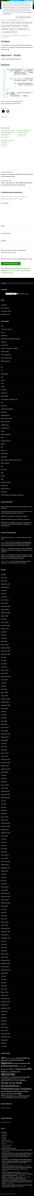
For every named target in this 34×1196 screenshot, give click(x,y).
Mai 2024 (3, 619)
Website (3, 241)
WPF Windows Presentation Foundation (12, 495)
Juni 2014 (3, 909)
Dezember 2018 (5, 759)
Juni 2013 (3, 944)
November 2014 (5, 896)
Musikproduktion (6, 434)
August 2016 (4, 836)
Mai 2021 (3, 686)
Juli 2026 (3, 574)
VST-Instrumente (5, 482)
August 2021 (4, 679)
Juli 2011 (3, 1014)
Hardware (4, 390)
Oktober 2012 (5, 966)
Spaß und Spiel (5, 463)
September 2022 (5, 654)
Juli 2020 (3, 711)
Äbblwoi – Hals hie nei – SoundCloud (12, 1177)
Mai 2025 (3, 593)
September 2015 (5, 868)
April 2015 (4, 883)
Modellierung (5, 425)
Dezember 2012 (5, 960)
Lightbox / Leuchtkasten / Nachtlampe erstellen (14, 516)
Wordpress (4, 492)
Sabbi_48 (3, 555)
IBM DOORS (4, 396)
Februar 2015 (5, 887)
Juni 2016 (3, 842)
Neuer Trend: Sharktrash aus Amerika (12, 1166)
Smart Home (4, 453)
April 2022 (4, 663)
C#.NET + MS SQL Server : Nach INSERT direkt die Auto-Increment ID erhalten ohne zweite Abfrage (17, 183)
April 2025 (4, 597)
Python (3, 444)
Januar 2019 (4, 756)
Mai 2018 (3, 778)
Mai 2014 (3, 912)
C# (2, 367)
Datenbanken (4, 374)
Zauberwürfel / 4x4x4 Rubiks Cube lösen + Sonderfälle (17, 1150)
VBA (2, 479)
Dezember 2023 (5, 625)
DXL (2, 377)
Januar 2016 (4, 858)
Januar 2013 (4, 957)
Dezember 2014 (5, 893)
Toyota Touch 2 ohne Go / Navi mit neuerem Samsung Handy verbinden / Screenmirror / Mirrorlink (17, 1168)
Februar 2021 (5, 692)
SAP (2, 447)
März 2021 (4, 689)
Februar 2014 (5, 922)
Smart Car (4, 450)
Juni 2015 (3, 877)
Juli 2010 (3, 1043)
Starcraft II (4, 469)
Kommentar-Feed (6, 311)
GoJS (2, 383)
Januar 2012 (4, 995)
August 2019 (4, 740)
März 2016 (4, 852)
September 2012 (5, 970)
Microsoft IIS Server (6, 418)
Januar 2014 (4, 925)
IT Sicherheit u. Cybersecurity (9, 399)
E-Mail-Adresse (6, 233)
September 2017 (5, 797)
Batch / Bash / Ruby (6, 358)
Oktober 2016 (5, 829)
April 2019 (4, 746)
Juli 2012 (3, 976)
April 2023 (4, 638)
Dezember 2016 (5, 823)
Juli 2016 (3, 839)
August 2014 (4, 906)
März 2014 (4, 919)
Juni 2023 (3, 632)
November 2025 (5, 584)
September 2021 (5, 676)
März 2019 (4, 750)
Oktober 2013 (5, 935)
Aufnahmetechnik (6, 354)
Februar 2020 (5, 727)
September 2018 (5, 769)
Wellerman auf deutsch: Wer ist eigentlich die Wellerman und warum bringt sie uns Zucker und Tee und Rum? (17, 550)
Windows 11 (4, 485)
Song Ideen (4, 456)
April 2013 (4, 947)
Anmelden (4, 305)
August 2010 (4, 1040)
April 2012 (4, 986)
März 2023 (4, 641)
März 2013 (4, 950)
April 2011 (4, 1021)
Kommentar (5, 203)
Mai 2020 (3, 718)
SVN (2, 472)
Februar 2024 (5, 622)
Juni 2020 (3, 714)
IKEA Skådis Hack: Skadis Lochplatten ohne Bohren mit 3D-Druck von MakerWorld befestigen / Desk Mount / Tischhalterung (16, 524)
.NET (2, 326)
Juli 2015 (3, 874)
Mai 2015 (3, 880)
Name (3, 226)
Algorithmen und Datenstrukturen (10, 338)
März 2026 (4, 581)
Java (2, 402)
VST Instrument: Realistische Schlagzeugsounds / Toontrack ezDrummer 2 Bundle (16, 562)
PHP (2, 437)
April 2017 (4, 810)
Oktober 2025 (5, 587)
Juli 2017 (3, 801)
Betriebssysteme (5, 361)
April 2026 (4, 577)
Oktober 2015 (5, 864)
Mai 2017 (3, 807)
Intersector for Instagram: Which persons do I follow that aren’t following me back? (17, 174)
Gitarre (3, 380)
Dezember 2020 (5, 699)
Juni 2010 (3, 1046)
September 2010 (5, 1037)
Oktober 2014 (5, 899)
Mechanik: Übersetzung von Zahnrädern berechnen (15, 519)
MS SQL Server (5, 428)
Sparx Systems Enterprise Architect (11, 460)
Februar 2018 (5, 785)
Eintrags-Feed (5, 308)
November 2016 (5, 826)
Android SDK (4, 345)
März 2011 (4, 1024)
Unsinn (3, 476)
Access (3, 332)
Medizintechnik (5, 415)
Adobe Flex (4, 335)
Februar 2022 (5, 670)
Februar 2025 (5, 600)
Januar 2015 (4, 890)
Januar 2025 (4, 603)
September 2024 (5, 612)
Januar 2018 (4, 788)
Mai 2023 (3, 635)
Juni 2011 (3, 1017)
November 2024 (5, 606)
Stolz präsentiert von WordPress (8, 1193)
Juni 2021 (3, 683)
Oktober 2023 (5, 628)
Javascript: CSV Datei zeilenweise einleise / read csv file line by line (8, 132)
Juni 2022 (3, 660)
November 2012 (5, 963)
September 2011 (5, 1008)
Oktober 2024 (5, 609)
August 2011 (4, 1011)
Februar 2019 (5, 753)
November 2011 (5, 1001)
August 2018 (4, 772)
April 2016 (4, 848)
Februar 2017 (5, 817)
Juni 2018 (3, 775)
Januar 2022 (4, 673)
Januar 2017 (4, 820)
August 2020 (4, 708)
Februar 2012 (5, 992)
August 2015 (4, 871)
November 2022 (5, 651)
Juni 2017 (3, 804)
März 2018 (4, 781)
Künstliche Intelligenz (7, 409)
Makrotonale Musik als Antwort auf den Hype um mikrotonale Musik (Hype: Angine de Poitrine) (17, 512)
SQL (2, 466)
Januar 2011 (4, 1030)
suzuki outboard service (7, 537)
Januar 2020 (4, 730)
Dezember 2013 (5, 928)
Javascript (4, 405)
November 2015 (5, 861)
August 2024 (4, 616)
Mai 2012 (3, 982)
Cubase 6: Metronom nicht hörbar (11, 1172)
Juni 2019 (3, 743)
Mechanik (3, 412)
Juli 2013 (3, 941)
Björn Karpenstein (14, 35)
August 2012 (4, 973)
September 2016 (5, 832)
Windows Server (5, 488)
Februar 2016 (5, 855)
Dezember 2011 (5, 998)
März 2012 (4, 989)
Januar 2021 (4, 695)
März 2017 (4, 813)
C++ (2, 370)
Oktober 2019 (5, 737)
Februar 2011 (5, 1027)
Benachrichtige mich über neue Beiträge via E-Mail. (16, 259)
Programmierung (6, 441)
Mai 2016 (3, 845)
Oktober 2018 (5, 766)
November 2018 (5, 762)
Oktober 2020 (5, 702)
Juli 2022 (3, 657)
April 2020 (4, 721)
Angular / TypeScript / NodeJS (9, 348)
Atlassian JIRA (5, 351)
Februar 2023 (5, 644)
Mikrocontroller (5, 421)
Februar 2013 (5, 954)
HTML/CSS (4, 393)
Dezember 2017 (5, 791)
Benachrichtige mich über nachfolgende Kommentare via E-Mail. (13, 251)
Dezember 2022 (5, 648)
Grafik (2, 386)
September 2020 (5, 705)
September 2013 (5, 938)
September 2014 (5, 903)
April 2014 (4, 915)
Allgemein (4, 342)
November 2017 (5, 794)
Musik (2, 431)
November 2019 (5, 734)
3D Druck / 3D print (6, 329)
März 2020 (4, 724)
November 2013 (5, 931)
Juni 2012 (3, 979)
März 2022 (4, 667)
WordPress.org (5, 314)
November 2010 (5, 1033)
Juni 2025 (3, 590)
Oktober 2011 (5, 1005)
